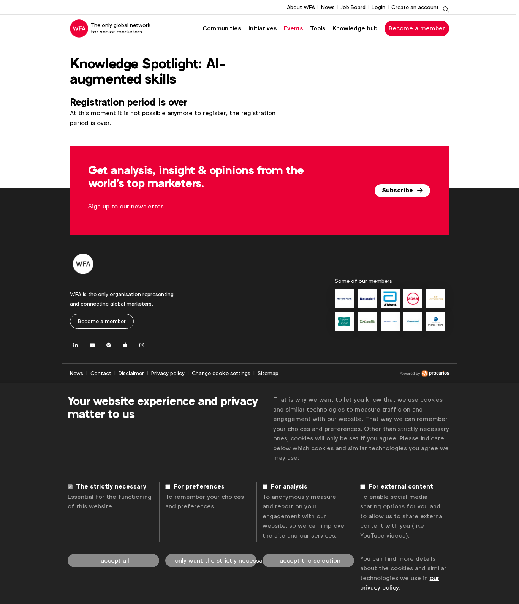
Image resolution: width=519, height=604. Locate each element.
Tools (317, 28)
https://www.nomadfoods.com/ (344, 298)
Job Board (353, 7)
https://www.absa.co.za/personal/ (412, 298)
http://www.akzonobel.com (412, 321)
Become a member (417, 28)
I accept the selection (308, 560)
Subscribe (398, 190)
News (328, 7)
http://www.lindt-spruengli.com (435, 298)
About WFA (301, 7)
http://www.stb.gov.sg (344, 321)
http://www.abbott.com (390, 298)
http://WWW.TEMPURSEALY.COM (390, 321)
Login (378, 7)
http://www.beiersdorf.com (367, 298)
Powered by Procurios (363, 373)
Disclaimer (131, 373)
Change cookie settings (221, 373)
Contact (100, 373)
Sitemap (268, 373)
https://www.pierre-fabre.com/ (435, 321)
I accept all (113, 560)
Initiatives (262, 28)
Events (293, 28)
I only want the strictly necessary (214, 560)
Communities (222, 28)
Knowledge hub (355, 28)
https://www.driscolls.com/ (367, 321)
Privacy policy (168, 373)
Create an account (415, 7)
